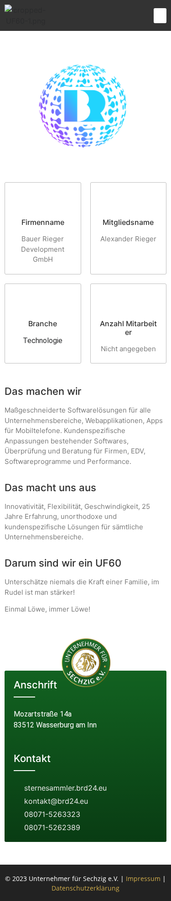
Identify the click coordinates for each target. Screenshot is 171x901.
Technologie (42, 340)
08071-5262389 (52, 827)
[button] (160, 15)
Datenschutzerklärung (85, 888)
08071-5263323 (52, 814)
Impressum (143, 878)
